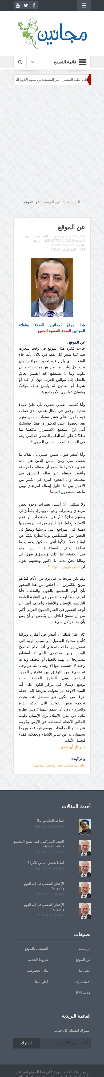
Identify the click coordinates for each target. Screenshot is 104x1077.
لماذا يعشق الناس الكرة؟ (46, 863)
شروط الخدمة (38, 960)
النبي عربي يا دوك (64, 567)
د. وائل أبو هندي (73, 747)
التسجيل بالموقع (36, 949)
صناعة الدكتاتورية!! (50, 820)
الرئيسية (84, 949)
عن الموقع (83, 960)
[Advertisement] (52, 142)
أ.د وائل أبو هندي (64, 236)
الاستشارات (82, 982)
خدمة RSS (83, 993)
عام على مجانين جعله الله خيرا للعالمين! (58, 765)
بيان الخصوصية (37, 971)
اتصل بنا (85, 971)
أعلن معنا (41, 982)
